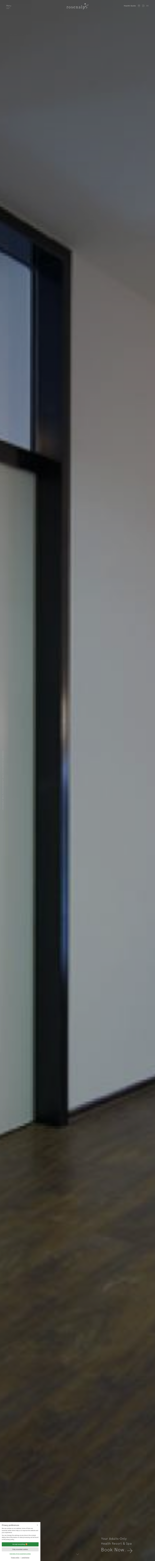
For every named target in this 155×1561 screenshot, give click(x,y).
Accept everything (18, 1544)
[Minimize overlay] (37, 1525)
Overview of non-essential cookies (20, 1554)
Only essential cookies (20, 1549)
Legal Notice (25, 1558)
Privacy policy (15, 1558)
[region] (20, 1533)
